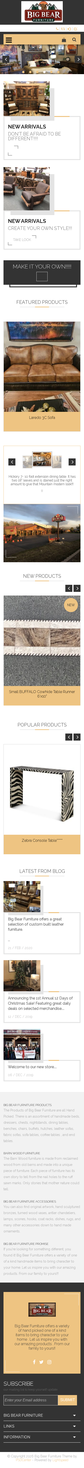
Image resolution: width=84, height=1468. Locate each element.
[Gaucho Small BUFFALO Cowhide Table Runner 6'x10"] (42, 641)
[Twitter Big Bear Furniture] (41, 1362)
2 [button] (30, 72)
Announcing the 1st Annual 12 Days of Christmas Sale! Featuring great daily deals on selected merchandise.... (40, 1003)
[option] (42, 59)
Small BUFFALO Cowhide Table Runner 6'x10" (42, 694)
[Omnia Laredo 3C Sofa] (42, 367)
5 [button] (51, 72)
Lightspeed (60, 1460)
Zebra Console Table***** (42, 840)
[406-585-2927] (58, 28)
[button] (11, 461)
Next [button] (78, 59)
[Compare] (63, 28)
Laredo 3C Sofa (42, 417)
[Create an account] (76, 28)
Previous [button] (5, 59)
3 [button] (37, 72)
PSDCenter (23, 1460)
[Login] (70, 28)
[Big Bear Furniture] (42, 11)
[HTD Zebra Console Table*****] (42, 789)
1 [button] (23, 72)
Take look (22, 240)
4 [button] (44, 72)
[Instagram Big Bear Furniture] (49, 1362)
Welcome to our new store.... (32, 1067)
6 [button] (58, 72)
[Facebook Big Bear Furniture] (34, 1362)
